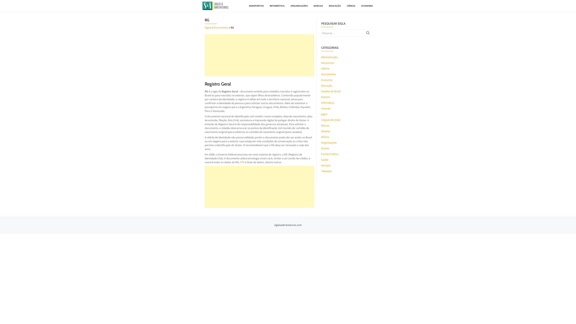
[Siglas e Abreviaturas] (216, 6)
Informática (277, 6)
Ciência (351, 6)
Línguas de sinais (330, 120)
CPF (242, 162)
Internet (325, 108)
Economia (367, 6)
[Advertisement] (259, 55)
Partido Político (330, 154)
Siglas (208, 27)
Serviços (326, 165)
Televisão (326, 171)
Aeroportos (256, 6)
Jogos (324, 114)
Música (325, 137)
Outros (325, 148)
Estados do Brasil (331, 91)
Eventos (325, 97)
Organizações (299, 6)
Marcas (318, 6)
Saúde (324, 159)
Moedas (325, 131)
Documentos (221, 27)
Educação (335, 6)
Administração (329, 57)
